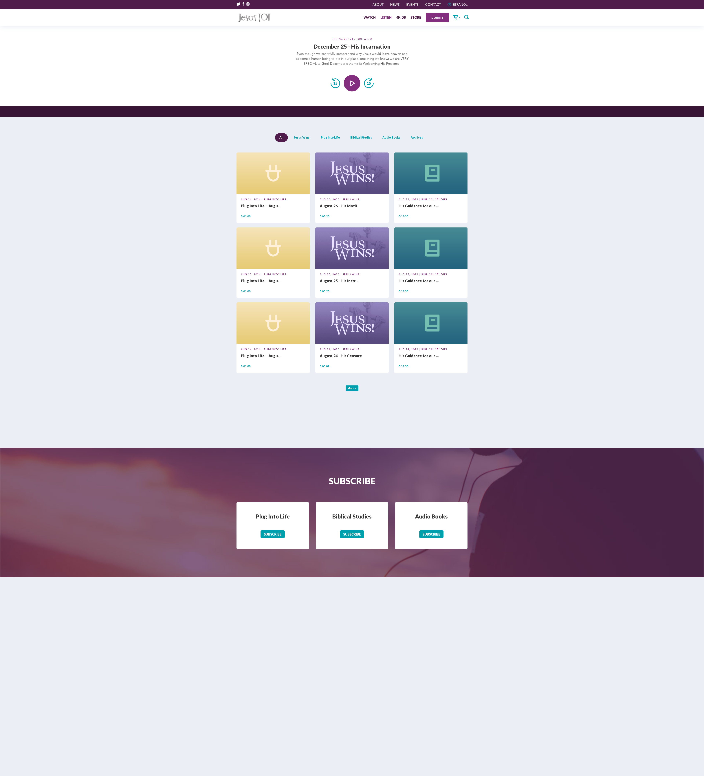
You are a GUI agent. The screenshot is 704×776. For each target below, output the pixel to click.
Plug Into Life (330, 137)
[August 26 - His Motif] (352, 173)
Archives (417, 137)
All (281, 137)
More (351, 388)
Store (415, 17)
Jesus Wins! (363, 39)
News (395, 5)
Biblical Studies (361, 137)
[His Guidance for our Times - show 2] (430, 248)
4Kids (401, 17)
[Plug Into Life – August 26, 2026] (273, 173)
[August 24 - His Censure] (352, 323)
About (378, 5)
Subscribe (272, 534)
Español (460, 5)
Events (412, 5)
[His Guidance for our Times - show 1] (430, 323)
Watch (370, 17)
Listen (386, 17)
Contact (433, 5)
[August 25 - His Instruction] (352, 248)
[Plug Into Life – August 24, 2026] (273, 323)
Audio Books (391, 137)
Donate (437, 17)
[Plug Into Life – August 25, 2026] (273, 248)
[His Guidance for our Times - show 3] (430, 173)
